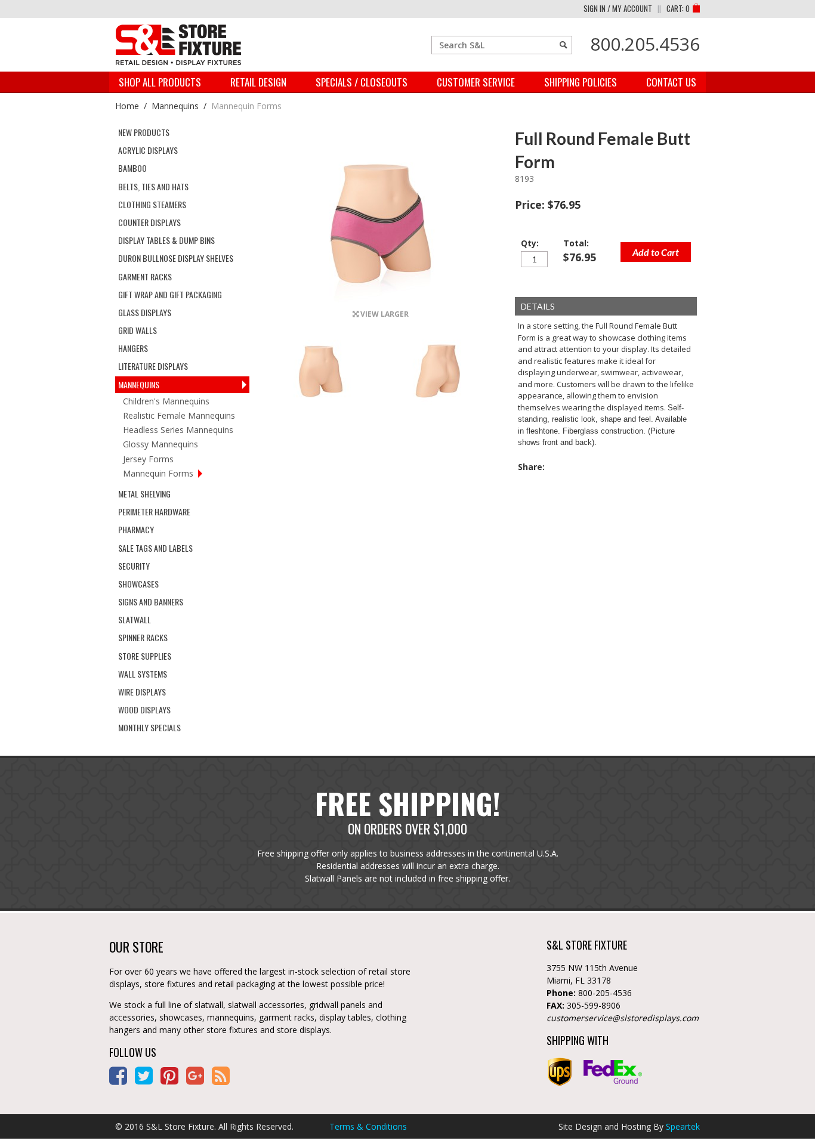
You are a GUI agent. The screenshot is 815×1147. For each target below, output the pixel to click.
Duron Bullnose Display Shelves (175, 258)
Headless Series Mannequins (178, 429)
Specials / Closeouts (361, 82)
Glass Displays (144, 312)
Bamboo (132, 168)
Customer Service (476, 82)
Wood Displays (144, 709)
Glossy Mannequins (160, 444)
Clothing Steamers (152, 204)
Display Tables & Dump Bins (166, 240)
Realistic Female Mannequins (179, 415)
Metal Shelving (144, 493)
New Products (143, 132)
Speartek (683, 1126)
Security (134, 565)
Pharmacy (136, 529)
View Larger (384, 314)
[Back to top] (779, 1114)
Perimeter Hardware (154, 511)
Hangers (133, 348)
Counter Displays (149, 222)
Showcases (138, 583)
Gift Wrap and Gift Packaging (170, 294)
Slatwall (134, 619)
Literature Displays (153, 366)
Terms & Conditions (368, 1126)
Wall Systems (142, 673)
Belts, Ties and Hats (153, 186)
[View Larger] (380, 299)
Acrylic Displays (148, 150)
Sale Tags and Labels (155, 548)
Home (127, 106)
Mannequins (175, 106)
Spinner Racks (143, 637)
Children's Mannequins (166, 401)
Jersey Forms (148, 459)
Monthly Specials (149, 727)
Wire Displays (142, 691)
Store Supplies (144, 656)
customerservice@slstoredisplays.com (623, 1018)
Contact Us (671, 82)
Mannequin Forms (246, 106)
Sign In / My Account (618, 8)
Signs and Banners (150, 601)
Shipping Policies (580, 82)
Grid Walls (137, 330)
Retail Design (258, 82)
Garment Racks (145, 276)
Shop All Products (160, 82)
